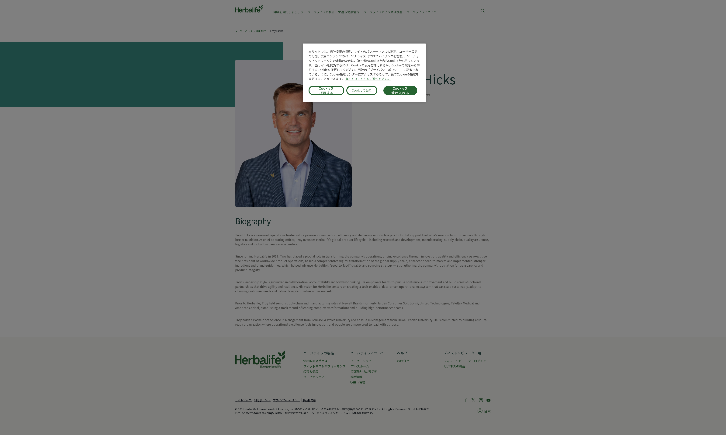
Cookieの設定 (362, 90)
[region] (364, 73)
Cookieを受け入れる (400, 90)
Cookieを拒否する (326, 90)
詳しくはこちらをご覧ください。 (368, 78)
